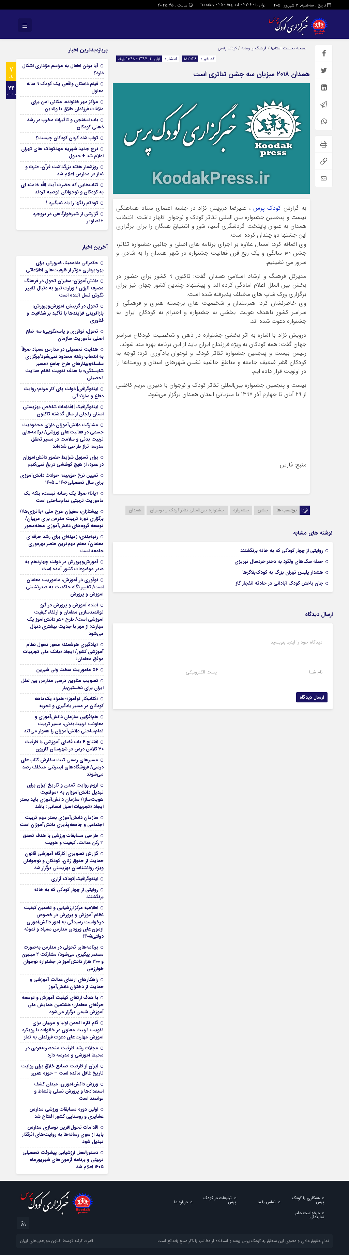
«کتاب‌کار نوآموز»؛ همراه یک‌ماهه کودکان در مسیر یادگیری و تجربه (69, 702)
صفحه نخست (294, 48)
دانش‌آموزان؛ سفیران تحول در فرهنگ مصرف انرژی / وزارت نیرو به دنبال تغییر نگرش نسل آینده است (64, 288)
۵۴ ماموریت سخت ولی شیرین (67, 669)
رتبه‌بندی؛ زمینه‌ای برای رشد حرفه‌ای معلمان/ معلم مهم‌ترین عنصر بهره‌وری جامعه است (65, 544)
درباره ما (181, 1202)
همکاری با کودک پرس (308, 1200)
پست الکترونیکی (201, 672)
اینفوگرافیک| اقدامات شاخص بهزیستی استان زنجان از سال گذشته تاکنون (63, 410)
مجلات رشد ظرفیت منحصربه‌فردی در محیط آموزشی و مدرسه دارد (65, 1051)
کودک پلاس (227, 48)
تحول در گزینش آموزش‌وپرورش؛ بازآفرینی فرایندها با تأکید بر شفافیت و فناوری (65, 313)
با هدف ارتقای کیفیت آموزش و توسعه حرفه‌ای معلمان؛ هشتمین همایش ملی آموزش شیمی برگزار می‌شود (63, 1005)
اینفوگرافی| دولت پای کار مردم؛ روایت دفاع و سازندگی (64, 392)
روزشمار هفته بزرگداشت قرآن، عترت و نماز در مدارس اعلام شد (64, 170)
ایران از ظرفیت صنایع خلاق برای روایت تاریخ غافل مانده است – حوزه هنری (62, 1069)
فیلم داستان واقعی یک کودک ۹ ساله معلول (65, 87)
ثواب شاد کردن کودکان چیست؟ (67, 138)
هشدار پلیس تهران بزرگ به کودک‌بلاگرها (282, 572)
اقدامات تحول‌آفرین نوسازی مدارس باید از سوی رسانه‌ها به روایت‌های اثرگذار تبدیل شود (63, 1134)
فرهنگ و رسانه (254, 48)
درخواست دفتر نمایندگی (309, 1215)
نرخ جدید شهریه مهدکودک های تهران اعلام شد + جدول (62, 152)
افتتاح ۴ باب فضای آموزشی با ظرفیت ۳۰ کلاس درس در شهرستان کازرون (64, 745)
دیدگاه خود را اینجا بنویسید (296, 642)
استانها (276, 48)
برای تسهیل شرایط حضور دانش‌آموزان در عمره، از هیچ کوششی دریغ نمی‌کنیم (63, 461)
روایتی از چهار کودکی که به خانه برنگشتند (281, 550)
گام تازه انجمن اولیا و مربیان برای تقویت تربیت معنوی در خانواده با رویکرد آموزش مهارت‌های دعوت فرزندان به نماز (63, 1030)
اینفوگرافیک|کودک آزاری (74, 879)
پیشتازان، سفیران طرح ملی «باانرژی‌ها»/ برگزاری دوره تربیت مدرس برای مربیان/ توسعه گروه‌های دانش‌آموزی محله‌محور (62, 518)
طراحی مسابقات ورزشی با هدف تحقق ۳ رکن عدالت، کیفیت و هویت (63, 839)
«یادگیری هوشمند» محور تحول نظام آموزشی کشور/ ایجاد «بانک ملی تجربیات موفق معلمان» (63, 652)
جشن (263, 510)
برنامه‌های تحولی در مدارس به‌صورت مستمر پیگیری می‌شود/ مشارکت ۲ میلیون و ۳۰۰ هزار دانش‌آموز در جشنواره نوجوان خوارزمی (62, 957)
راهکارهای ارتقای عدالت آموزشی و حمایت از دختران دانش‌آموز (67, 983)
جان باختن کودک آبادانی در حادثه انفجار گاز (279, 583)
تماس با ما (267, 1202)
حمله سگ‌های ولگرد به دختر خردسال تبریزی (278, 561)
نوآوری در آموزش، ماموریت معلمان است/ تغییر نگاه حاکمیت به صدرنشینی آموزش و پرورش (65, 587)
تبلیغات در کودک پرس (219, 1200)
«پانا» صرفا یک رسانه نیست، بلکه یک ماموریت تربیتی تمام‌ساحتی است (64, 497)
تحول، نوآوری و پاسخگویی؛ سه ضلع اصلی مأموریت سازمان (65, 335)
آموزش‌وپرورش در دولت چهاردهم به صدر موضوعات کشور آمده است (64, 565)
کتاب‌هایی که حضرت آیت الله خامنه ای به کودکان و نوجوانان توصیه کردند (62, 188)
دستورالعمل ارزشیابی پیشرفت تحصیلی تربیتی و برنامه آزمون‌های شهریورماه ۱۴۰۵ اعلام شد (63, 1160)
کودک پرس (267, 208)
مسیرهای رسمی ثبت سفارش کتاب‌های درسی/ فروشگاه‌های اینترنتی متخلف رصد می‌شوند (62, 767)
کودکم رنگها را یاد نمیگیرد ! (72, 203)
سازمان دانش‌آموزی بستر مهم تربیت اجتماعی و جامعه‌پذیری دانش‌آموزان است (62, 821)
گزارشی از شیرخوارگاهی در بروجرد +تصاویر (68, 217)
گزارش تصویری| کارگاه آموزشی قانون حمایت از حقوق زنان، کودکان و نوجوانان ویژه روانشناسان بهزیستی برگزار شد (63, 861)
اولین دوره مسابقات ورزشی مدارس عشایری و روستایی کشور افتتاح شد (66, 1113)
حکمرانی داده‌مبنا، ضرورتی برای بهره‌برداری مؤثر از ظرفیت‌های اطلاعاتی (65, 266)
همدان (135, 510)
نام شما (315, 672)
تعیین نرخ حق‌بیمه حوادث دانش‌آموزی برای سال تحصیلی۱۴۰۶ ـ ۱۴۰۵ (62, 479)
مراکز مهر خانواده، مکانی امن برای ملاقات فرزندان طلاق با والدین (67, 105)
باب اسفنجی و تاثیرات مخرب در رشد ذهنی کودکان (65, 123)
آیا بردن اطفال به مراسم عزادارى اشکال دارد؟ (63, 69)
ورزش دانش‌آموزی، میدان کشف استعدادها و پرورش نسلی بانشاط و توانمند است (69, 1091)
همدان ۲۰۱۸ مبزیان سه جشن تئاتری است (251, 74)
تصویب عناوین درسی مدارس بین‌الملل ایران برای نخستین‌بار (62, 684)
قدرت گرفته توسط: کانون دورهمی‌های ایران (56, 1241)
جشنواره (241, 510)
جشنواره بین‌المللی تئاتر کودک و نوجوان (187, 510)
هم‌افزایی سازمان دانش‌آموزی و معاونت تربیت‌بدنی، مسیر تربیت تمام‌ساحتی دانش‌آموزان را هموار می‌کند (64, 724)
